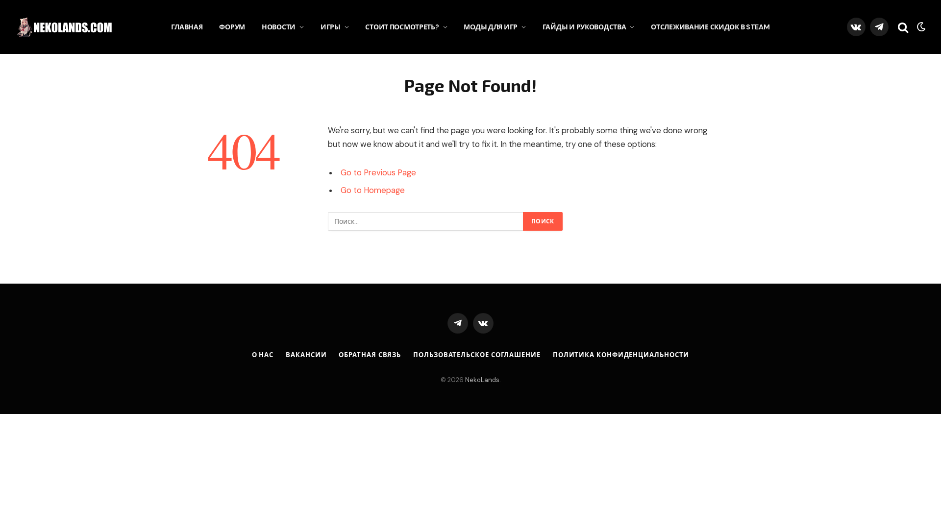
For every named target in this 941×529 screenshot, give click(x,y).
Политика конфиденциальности (621, 355)
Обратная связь (370, 355)
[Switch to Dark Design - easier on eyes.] (920, 27)
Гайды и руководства (584, 27)
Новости (279, 27)
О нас (263, 355)
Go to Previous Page (378, 173)
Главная (186, 27)
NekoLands (482, 380)
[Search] (903, 27)
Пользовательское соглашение (477, 355)
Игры (331, 27)
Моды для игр (491, 27)
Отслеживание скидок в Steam (710, 27)
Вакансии (306, 355)
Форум (232, 27)
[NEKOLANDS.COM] (66, 27)
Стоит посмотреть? (402, 27)
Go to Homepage (373, 190)
